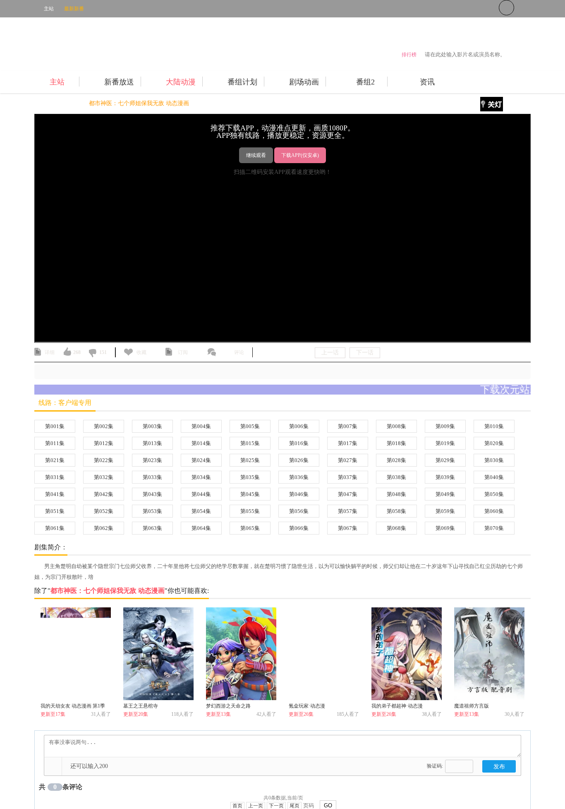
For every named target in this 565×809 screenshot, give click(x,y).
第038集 (396, 477)
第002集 (103, 426)
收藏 (141, 352)
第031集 (55, 477)
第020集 (494, 443)
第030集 (494, 460)
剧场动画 (304, 82)
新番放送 (119, 82)
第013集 (152, 443)
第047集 (347, 494)
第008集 (396, 426)
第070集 (494, 528)
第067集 (347, 528)
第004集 (201, 426)
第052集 (103, 511)
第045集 (250, 494)
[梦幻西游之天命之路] (241, 653)
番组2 (365, 82)
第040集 (494, 477)
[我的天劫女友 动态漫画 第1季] (76, 653)
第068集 (396, 528)
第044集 (201, 494)
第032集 (103, 477)
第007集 (347, 426)
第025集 (250, 460)
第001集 (55, 426)
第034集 (201, 477)
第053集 (152, 511)
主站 (49, 9)
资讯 (427, 82)
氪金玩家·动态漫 (307, 706)
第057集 (347, 511)
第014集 (201, 443)
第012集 (103, 443)
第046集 (299, 494)
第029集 (445, 460)
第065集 (250, 528)
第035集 (250, 477)
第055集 (250, 511)
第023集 (152, 460)
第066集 (299, 528)
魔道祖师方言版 (471, 706)
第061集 (55, 528)
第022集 (103, 460)
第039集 (445, 477)
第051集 (55, 511)
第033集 (152, 477)
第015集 (250, 443)
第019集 (445, 443)
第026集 (299, 460)
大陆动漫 (181, 82)
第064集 (201, 528)
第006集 (299, 426)
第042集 (103, 494)
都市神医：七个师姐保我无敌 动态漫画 (139, 103)
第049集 (445, 494)
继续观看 (256, 155)
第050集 (494, 494)
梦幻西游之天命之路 (228, 706)
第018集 (396, 443)
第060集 (494, 511)
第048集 (396, 494)
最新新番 (74, 9)
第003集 (152, 426)
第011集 (55, 443)
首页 (40, 103)
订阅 (183, 352)
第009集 (445, 426)
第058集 (396, 511)
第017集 (347, 443)
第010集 (494, 426)
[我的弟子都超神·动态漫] (406, 653)
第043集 (152, 494)
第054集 (201, 511)
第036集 (299, 477)
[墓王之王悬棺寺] (158, 653)
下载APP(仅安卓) (300, 155)
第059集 (445, 511)
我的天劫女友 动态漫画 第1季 (73, 706)
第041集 (55, 494)
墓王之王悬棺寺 (140, 706)
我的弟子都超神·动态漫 (397, 706)
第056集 (299, 511)
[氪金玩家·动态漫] (324, 653)
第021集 (55, 460)
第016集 (299, 443)
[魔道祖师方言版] (489, 653)
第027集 (347, 460)
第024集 (201, 460)
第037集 (347, 477)
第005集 (250, 426)
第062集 (103, 528)
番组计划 (242, 82)
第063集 (152, 528)
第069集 (445, 528)
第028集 (396, 460)
